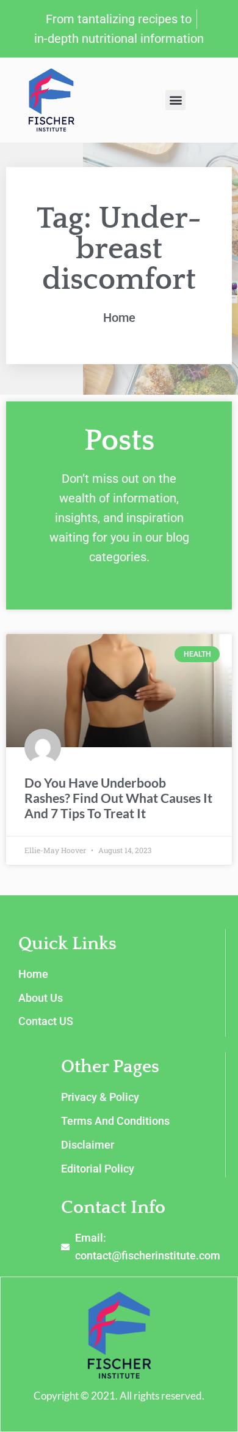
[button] (175, 100)
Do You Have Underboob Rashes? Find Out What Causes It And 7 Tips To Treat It (118, 798)
